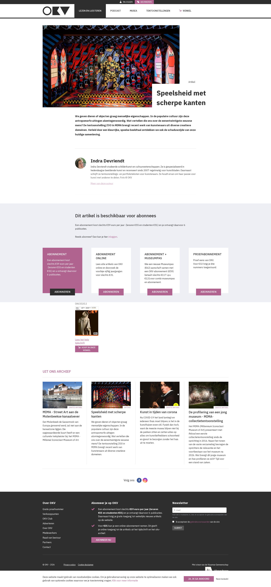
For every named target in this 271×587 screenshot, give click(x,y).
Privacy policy (70, 565)
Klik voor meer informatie (125, 580)
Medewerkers (50, 532)
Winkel (187, 10)
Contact (47, 547)
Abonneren (146, 2)
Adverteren (48, 523)
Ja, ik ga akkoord (198, 578)
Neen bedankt (222, 579)
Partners (47, 542)
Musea (133, 10)
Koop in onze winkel (88, 349)
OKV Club (47, 518)
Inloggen (128, 2)
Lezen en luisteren (90, 10)
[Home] (56, 10)
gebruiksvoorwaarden (200, 522)
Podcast (115, 10)
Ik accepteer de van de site (198, 522)
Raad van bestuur (52, 537)
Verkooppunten (51, 514)
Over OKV (47, 528)
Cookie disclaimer (85, 565)
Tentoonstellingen (158, 10)
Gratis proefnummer (53, 509)
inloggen (112, 236)
